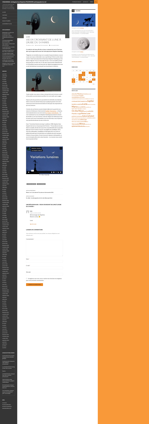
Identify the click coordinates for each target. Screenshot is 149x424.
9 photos (81, 51)
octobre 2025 (5, 92)
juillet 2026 (4, 75)
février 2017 (4, 286)
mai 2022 (4, 169)
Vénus (82, 123)
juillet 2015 (4, 321)
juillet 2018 (4, 254)
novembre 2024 (5, 113)
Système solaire (91, 118)
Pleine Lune (85, 113)
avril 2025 (4, 103)
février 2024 (4, 129)
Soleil (91, 116)
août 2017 (4, 275)
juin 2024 (4, 122)
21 (80, 79)
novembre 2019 (5, 224)
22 (83, 79)
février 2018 (4, 263)
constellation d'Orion (78, 97)
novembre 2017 (5, 269)
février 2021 (4, 196)
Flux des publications (6, 404)
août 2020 (4, 208)
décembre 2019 (5, 223)
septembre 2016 (5, 295)
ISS (86, 101)
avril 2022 (4, 170)
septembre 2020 (5, 206)
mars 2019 (4, 239)
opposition (86, 111)
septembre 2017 (5, 273)
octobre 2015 (5, 316)
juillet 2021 (4, 187)
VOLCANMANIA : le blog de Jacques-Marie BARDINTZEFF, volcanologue (8, 392)
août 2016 (4, 297)
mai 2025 (4, 101)
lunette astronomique (91, 104)
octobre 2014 (5, 338)
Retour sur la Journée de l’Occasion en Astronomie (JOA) (39, 191)
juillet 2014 (4, 344)
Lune (84, 103)
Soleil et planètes (6, 20)
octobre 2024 (5, 115)
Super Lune (86, 117)
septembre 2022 (5, 161)
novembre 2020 (5, 202)
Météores (4, 17)
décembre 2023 (5, 133)
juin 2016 (4, 301)
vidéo (85, 121)
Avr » (94, 84)
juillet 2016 (4, 299)
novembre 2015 (5, 314)
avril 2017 (4, 282)
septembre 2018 (5, 250)
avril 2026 (4, 81)
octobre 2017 (5, 271)
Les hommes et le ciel (7, 23)
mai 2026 (4, 79)
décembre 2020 (5, 200)
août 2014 (4, 342)
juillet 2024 (4, 120)
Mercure (79, 107)
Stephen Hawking (31, 183)
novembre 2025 (5, 90)
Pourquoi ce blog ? (76, 1)
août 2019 (4, 230)
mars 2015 (4, 329)
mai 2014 (4, 347)
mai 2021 (4, 191)
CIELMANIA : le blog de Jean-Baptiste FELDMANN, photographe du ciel (24, 2)
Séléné (73, 119)
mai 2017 (4, 280)
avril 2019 (4, 237)
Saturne (85, 116)
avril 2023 (4, 148)
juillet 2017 (4, 277)
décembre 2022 (5, 155)
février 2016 (4, 308)
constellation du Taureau (89, 98)
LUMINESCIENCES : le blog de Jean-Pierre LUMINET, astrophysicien (8, 375)
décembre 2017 (5, 267)
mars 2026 (4, 83)
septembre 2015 (5, 317)
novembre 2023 (5, 135)
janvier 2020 (4, 221)
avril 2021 (4, 193)
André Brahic (55, 113)
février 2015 (4, 331)
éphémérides (76, 126)
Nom (27, 259)
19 (73, 79)
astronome (85, 94)
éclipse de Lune (88, 124)
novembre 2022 (5, 157)
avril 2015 (4, 327)
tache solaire (77, 119)
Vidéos (91, 1)
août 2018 (4, 252)
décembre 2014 (5, 334)
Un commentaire (54, 45)
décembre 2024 (5, 111)
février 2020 (4, 219)
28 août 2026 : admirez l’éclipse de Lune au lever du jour (7, 37)
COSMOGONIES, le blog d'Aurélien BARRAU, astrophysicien (8, 363)
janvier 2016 (4, 310)
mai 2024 (4, 124)
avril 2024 (4, 126)
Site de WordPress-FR (6, 408)
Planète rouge (76, 113)
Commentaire (30, 239)
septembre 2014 (5, 340)
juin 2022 (4, 167)
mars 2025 (4, 105)
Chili (79, 95)
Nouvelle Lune (88, 107)
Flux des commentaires (7, 406)
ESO (84, 101)
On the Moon (78, 111)
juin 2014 (4, 345)
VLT (87, 121)
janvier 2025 (4, 109)
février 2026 (4, 85)
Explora (4, 371)
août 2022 (4, 163)
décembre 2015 (5, 312)
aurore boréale (75, 95)
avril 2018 (4, 260)
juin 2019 (4, 234)
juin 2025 (4, 100)
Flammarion (53, 111)
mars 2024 (4, 128)
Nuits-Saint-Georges (76, 108)
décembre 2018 (5, 245)
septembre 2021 (5, 183)
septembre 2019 (5, 228)
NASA (83, 107)
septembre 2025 (5, 94)
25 (93, 79)
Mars (74, 106)
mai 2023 (4, 146)
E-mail (28, 265)
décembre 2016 (5, 290)
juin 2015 (4, 323)
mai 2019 (4, 236)
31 (90, 81)
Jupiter (90, 101)
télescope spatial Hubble (78, 121)
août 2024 (4, 118)
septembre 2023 (5, 139)
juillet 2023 (4, 142)
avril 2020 (4, 215)
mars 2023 (4, 150)
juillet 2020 (4, 209)
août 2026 (4, 74)
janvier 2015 (4, 332)
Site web (28, 272)
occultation (83, 108)
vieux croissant (41, 183)
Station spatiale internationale (78, 118)
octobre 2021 (5, 182)
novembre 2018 (5, 247)
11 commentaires (84, 33)
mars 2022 (4, 172)
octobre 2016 (5, 293)
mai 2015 (4, 325)
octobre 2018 (5, 249)
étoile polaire (87, 126)
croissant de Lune (77, 101)
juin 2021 (4, 189)
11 (93, 75)
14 (80, 77)
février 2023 (4, 152)
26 (73, 81)
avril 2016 (4, 304)
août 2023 (4, 141)
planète (90, 111)
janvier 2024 (4, 131)
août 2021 (4, 185)
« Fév (73, 84)
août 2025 (4, 96)
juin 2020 (4, 211)
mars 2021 (4, 195)
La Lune (28, 36)
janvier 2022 (4, 176)
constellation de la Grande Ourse (78, 98)
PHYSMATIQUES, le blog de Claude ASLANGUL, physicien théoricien (8, 386)
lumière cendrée (77, 104)
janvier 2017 (4, 288)
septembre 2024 (5, 116)
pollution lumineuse (77, 116)
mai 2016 (4, 303)
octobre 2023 (5, 137)
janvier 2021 (4, 198)
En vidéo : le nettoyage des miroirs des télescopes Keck (39, 197)
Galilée (47, 111)
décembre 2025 (5, 88)
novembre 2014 (5, 336)
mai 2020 (4, 213)
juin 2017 (4, 278)
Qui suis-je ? (85, 1)
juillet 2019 (4, 232)
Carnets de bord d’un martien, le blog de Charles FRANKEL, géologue (8, 357)
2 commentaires (84, 57)
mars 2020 (4, 217)
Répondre (33, 224)
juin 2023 (4, 144)
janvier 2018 (4, 265)
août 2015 (4, 319)
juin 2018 (4, 256)
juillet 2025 (4, 98)
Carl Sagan (48, 113)
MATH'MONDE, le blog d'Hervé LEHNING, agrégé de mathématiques (8, 381)
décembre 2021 (5, 178)
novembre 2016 (5, 291)
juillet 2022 (4, 165)
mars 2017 (4, 284)
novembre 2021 (5, 180)
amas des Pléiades (77, 94)
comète (81, 95)
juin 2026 (4, 77)
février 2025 (4, 107)
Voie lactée (75, 124)
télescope (83, 119)
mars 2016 (4, 306)
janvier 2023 (4, 154)
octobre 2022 (5, 159)
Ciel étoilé (4, 15)
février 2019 (4, 241)
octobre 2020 (5, 204)
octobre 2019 (5, 226)
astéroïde (89, 93)
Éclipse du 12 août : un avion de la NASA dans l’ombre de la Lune (8, 65)
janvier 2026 (4, 87)
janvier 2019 (4, 243)
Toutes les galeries (77, 61)
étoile (83, 126)
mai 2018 (4, 258)
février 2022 (4, 174)
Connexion (4, 402)
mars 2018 (4, 262)
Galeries (77, 10)
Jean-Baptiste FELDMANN (42, 45)
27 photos (82, 28)
